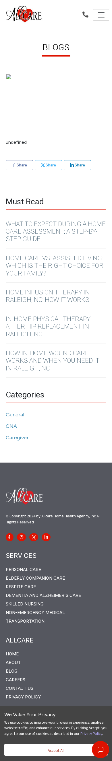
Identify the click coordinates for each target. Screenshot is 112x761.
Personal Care (23, 569)
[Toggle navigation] (101, 15)
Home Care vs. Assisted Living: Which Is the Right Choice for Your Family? (54, 266)
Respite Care (21, 586)
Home (12, 654)
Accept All (56, 751)
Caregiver (17, 437)
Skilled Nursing (25, 604)
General (15, 414)
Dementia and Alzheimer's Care (43, 595)
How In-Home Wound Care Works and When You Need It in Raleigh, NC (52, 361)
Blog (12, 671)
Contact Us (19, 688)
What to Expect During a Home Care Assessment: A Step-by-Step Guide (56, 231)
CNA (11, 426)
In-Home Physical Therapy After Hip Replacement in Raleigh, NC (48, 326)
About (13, 662)
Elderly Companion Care (35, 578)
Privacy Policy (91, 734)
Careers (15, 679)
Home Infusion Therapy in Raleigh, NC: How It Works (48, 296)
